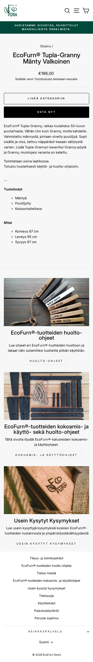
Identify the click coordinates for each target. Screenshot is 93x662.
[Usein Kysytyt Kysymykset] (46, 490)
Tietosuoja (46, 596)
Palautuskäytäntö (46, 610)
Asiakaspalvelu (45, 631)
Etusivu (45, 46)
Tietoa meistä (46, 573)
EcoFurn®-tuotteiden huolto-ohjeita (46, 565)
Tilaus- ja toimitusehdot (46, 558)
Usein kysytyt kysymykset (46, 543)
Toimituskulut (43, 79)
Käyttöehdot (46, 603)
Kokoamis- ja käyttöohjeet (46, 455)
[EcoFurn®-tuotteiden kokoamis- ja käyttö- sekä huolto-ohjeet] (46, 396)
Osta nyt (46, 112)
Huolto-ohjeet (46, 361)
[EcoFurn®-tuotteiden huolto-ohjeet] (46, 302)
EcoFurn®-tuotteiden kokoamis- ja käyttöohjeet (46, 580)
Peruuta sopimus (47, 618)
